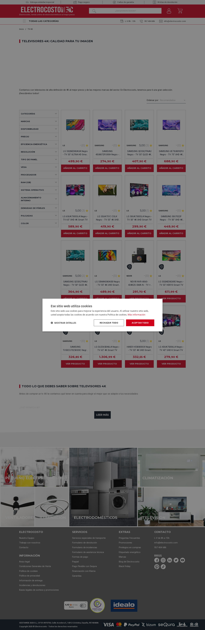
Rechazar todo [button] (109, 322)
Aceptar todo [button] (140, 322)
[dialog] (102, 315)
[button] (63, 322)
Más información (136, 314)
